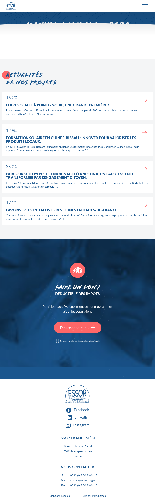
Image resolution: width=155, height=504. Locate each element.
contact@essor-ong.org (83, 480)
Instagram (81, 425)
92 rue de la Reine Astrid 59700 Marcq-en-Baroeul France (77, 451)
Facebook (81, 410)
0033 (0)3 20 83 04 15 (83, 475)
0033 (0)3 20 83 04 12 (83, 485)
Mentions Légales (59, 495)
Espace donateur (73, 328)
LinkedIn (81, 417)
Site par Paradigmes (94, 495)
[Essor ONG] (11, 6)
